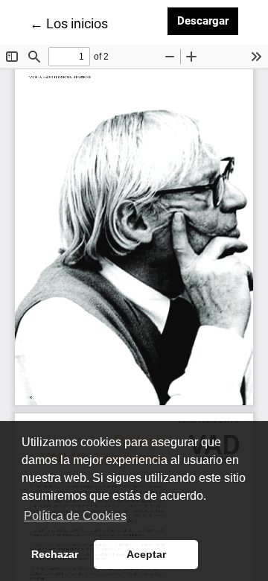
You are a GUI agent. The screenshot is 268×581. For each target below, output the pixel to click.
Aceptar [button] (146, 554)
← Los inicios (69, 23)
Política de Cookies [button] (75, 515)
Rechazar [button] (54, 554)
